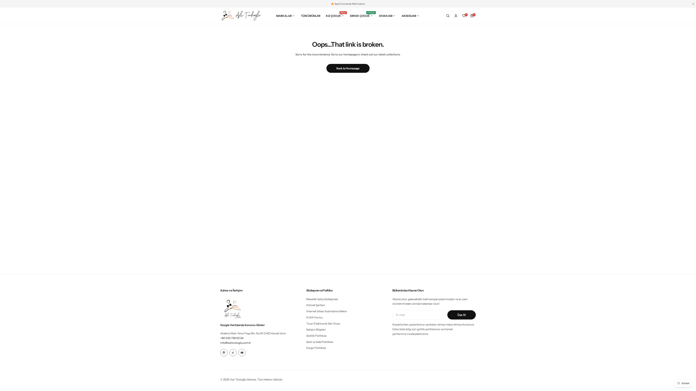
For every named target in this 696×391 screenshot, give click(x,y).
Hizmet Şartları (315, 305)
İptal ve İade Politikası (319, 342)
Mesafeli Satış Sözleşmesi (322, 299)
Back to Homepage (347, 68)
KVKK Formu (314, 317)
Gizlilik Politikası (316, 335)
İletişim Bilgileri (316, 329)
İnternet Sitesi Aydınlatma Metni (326, 311)
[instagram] (223, 352)
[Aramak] (448, 16)
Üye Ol (461, 315)
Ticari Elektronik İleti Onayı (323, 323)
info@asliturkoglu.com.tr (235, 342)
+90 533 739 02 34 (231, 338)
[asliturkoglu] (241, 15)
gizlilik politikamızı (429, 329)
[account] (456, 16)
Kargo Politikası (316, 348)
